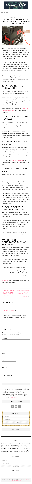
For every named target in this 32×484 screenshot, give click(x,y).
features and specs (17, 160)
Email (3, 360)
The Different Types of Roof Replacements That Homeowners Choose (23, 293)
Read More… (14, 397)
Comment (5, 338)
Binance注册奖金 (9, 310)
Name (3, 353)
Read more (5, 280)
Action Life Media (16, 5)
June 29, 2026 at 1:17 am (11, 312)
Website (4, 367)
